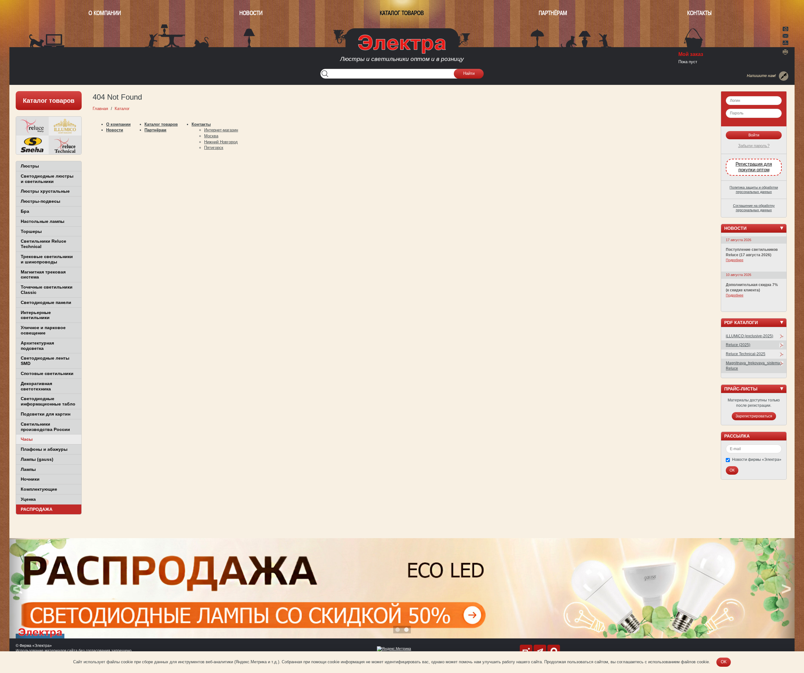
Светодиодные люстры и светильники (47, 179)
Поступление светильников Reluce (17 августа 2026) (752, 252)
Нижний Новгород (221, 142)
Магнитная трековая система (43, 274)
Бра (25, 211)
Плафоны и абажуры (44, 449)
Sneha (32, 144)
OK (724, 661)
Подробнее (734, 260)
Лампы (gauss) (37, 459)
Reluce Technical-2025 (745, 354)
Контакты (699, 13)
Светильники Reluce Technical (43, 244)
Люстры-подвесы (40, 201)
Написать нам (785, 35)
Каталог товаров (402, 13)
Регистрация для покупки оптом (754, 167)
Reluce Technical (65, 144)
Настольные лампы (42, 221)
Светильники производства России (45, 427)
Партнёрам (553, 13)
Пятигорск (213, 147)
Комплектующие (39, 489)
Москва (211, 136)
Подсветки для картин (45, 413)
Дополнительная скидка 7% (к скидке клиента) (752, 287)
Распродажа (36, 509)
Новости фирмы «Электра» (756, 459)
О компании (105, 13)
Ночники (30, 479)
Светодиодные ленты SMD (45, 361)
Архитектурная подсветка (37, 345)
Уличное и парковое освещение (43, 330)
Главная (785, 28)
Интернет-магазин (221, 130)
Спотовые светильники (47, 373)
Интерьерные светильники (36, 315)
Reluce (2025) (738, 345)
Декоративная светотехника (36, 386)
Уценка (28, 499)
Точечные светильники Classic (47, 289)
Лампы (28, 469)
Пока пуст (687, 61)
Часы (27, 439)
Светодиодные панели (46, 302)
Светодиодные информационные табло (48, 401)
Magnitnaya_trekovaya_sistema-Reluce (753, 366)
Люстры (30, 165)
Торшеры (31, 231)
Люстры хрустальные (45, 191)
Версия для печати (785, 52)
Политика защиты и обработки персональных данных (754, 189)
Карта (785, 42)
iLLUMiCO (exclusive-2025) (749, 336)
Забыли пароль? (753, 145)
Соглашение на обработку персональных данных (754, 208)
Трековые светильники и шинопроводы (47, 259)
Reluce (32, 126)
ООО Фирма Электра (402, 50)
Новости (251, 13)
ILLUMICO (65, 126)
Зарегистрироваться (754, 416)
